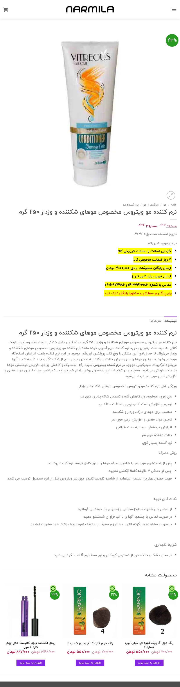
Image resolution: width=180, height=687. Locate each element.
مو (164, 204)
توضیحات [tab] (170, 320)
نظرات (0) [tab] (155, 320)
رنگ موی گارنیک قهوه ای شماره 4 (90, 643)
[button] (174, 9)
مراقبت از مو (151, 204)
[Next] (3, 628)
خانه (174, 204)
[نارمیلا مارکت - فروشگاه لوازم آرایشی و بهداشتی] (90, 9)
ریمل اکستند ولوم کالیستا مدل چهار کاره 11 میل (30, 645)
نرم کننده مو (131, 204)
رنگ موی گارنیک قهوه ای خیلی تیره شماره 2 (149, 645)
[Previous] (176, 628)
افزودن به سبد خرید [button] (149, 662)
